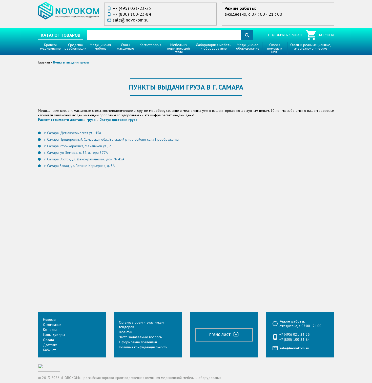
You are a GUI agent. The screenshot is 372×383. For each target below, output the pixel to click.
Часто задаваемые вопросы (140, 337)
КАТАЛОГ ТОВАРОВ (60, 35)
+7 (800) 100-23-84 (132, 14)
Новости (49, 319)
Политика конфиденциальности (143, 347)
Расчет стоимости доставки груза (67, 119)
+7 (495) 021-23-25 (132, 8)
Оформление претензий (138, 342)
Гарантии (125, 332)
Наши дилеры (54, 334)
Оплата (48, 339)
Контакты (50, 329)
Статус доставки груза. (118, 119)
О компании (52, 324)
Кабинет (49, 350)
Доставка (50, 345)
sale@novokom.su (131, 20)
